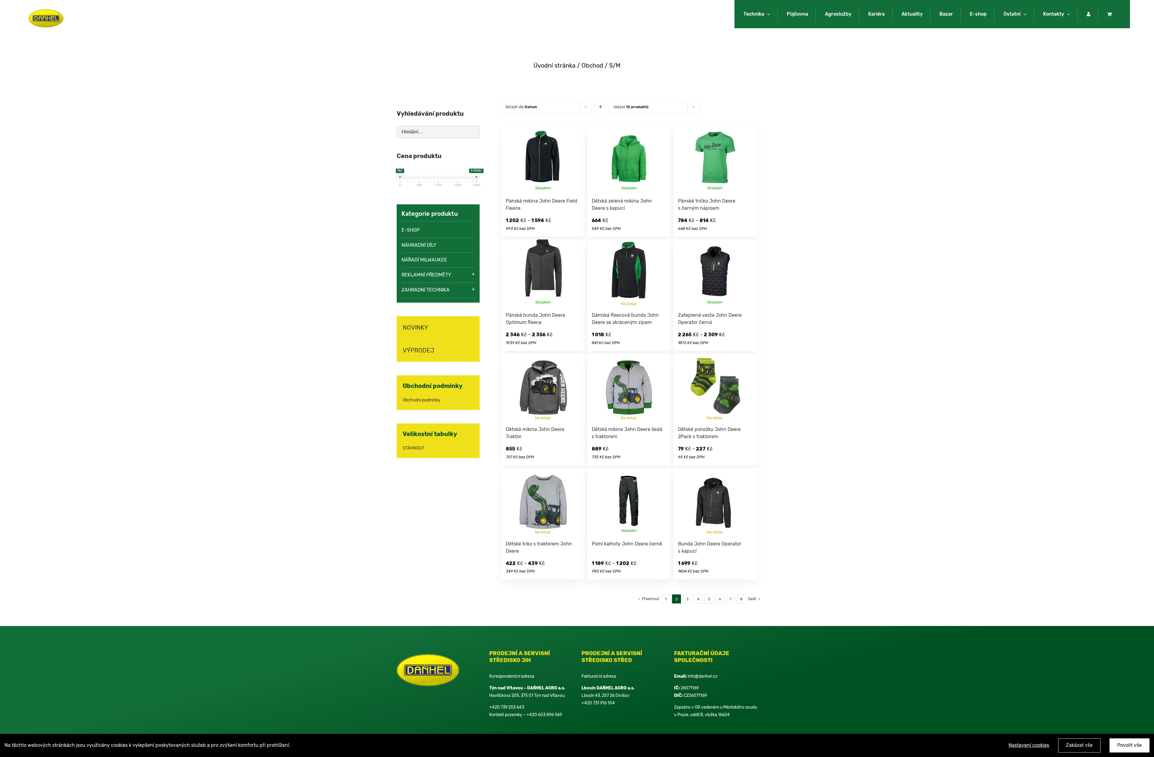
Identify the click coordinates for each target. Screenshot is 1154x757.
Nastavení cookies (1029, 745)
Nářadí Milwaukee (424, 260)
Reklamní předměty (426, 275)
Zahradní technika (425, 290)
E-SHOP (410, 230)
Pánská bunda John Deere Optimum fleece (554, 544)
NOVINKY (415, 327)
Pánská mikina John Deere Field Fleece (549, 201)
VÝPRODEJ (418, 350)
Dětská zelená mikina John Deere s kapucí (553, 315)
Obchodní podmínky (422, 400)
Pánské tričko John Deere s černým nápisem (556, 429)
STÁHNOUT (413, 448)
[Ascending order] (600, 107)
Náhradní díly (418, 245)
